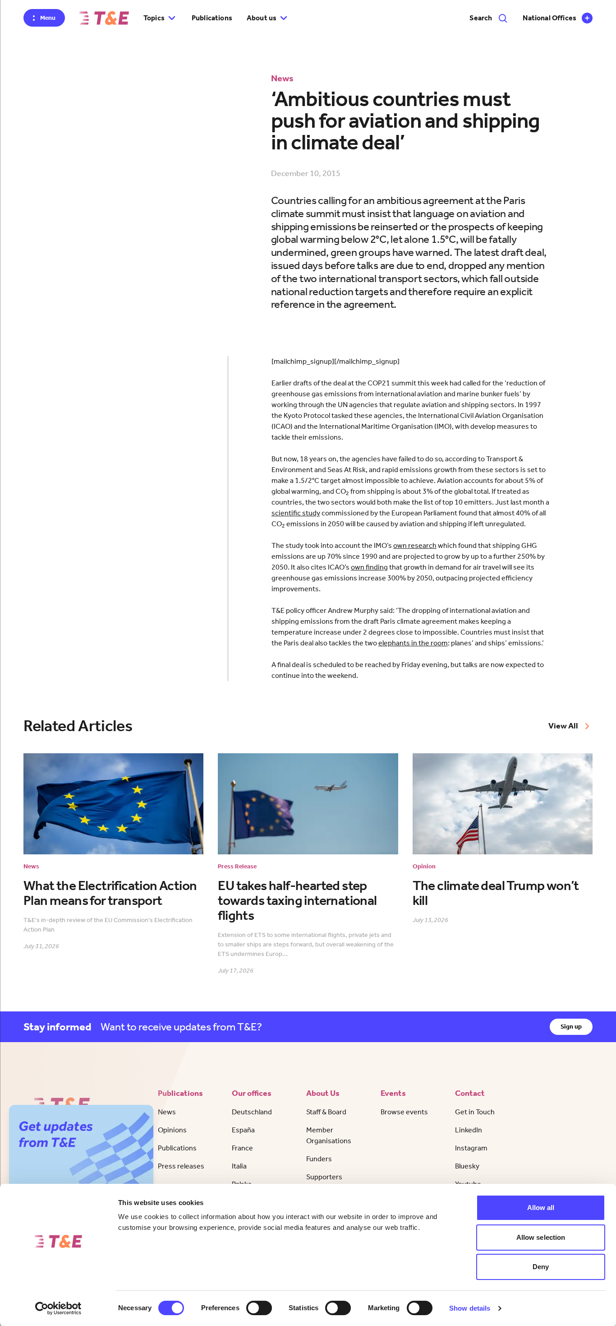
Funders (319, 1158)
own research (415, 545)
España (243, 1130)
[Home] (104, 18)
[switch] (259, 1308)
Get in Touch (475, 1112)
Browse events (404, 1112)
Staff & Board (326, 1112)
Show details (469, 1308)
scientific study (295, 513)
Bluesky (467, 1166)
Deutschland (252, 1112)
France (242, 1148)
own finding (369, 567)
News (167, 1112)
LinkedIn (468, 1130)
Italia (239, 1166)
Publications (212, 18)
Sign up (571, 1026)
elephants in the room (413, 643)
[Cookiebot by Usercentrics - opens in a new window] (58, 1308)
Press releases (181, 1166)
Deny (541, 1266)
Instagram (471, 1148)
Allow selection (540, 1237)
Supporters (324, 1177)
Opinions (172, 1130)
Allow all (541, 1207)
